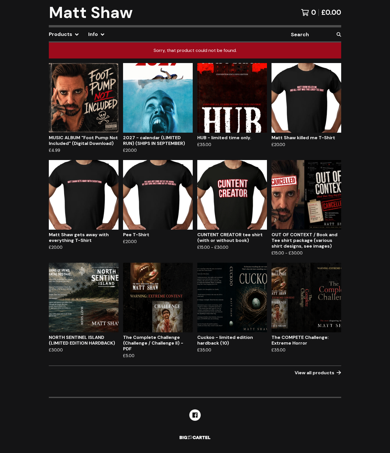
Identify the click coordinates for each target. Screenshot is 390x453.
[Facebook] (195, 415)
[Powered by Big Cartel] (195, 437)
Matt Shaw (91, 13)
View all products (314, 373)
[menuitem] (64, 34)
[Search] (338, 34)
